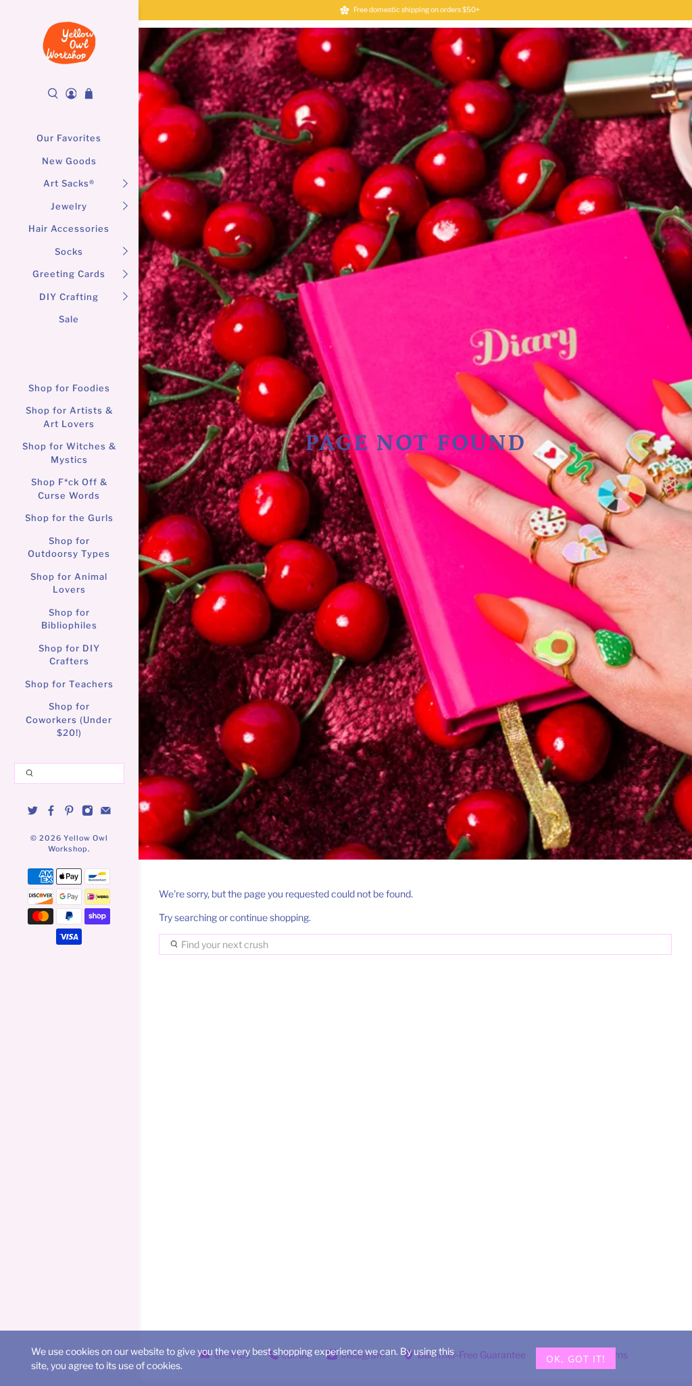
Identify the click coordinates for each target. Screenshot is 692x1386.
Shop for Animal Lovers (68, 583)
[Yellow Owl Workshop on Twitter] (33, 812)
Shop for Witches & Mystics (69, 453)
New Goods (69, 160)
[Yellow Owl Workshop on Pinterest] (69, 812)
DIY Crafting (69, 296)
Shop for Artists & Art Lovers (69, 417)
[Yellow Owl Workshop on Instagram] (87, 812)
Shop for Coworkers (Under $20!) (69, 719)
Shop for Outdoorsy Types (69, 547)
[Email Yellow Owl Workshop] (106, 812)
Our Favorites (68, 137)
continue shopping (269, 917)
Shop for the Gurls (69, 517)
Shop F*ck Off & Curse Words (69, 488)
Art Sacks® (69, 183)
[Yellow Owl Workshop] (69, 43)
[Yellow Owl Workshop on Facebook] (51, 812)
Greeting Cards (68, 273)
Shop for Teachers (69, 683)
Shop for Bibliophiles (69, 619)
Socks (69, 251)
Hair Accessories (68, 228)
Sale (69, 319)
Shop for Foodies (69, 387)
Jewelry (69, 206)
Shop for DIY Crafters (69, 655)
